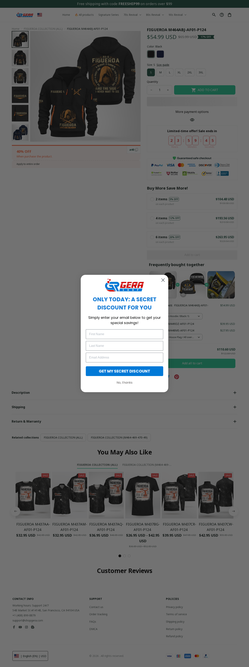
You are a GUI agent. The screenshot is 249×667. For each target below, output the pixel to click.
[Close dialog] (163, 280)
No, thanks (124, 382)
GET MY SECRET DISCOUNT (124, 371)
